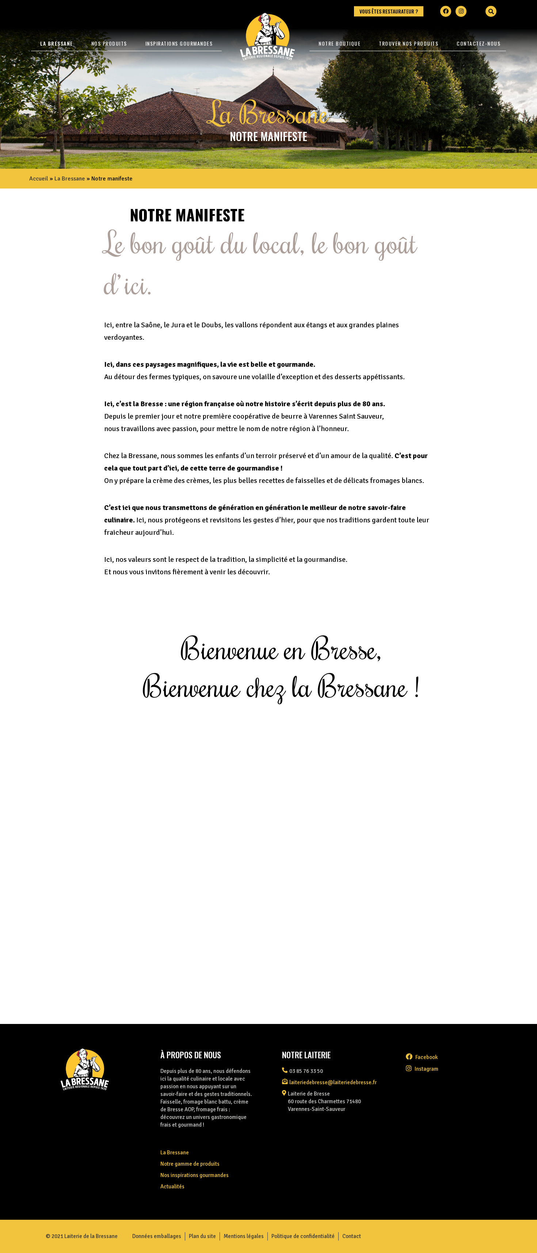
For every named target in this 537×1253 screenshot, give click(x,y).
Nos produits (109, 43)
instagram (426, 1069)
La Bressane (56, 43)
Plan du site (202, 1236)
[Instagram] (461, 11)
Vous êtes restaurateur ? (388, 11)
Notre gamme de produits (190, 1164)
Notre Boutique (340, 43)
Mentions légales (244, 1236)
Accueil (38, 178)
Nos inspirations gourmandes (194, 1175)
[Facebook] (445, 11)
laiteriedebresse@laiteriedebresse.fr (333, 1082)
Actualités (172, 1186)
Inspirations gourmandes (179, 43)
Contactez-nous (478, 43)
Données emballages (156, 1236)
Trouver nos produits (408, 43)
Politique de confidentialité (303, 1236)
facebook (426, 1057)
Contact (351, 1236)
